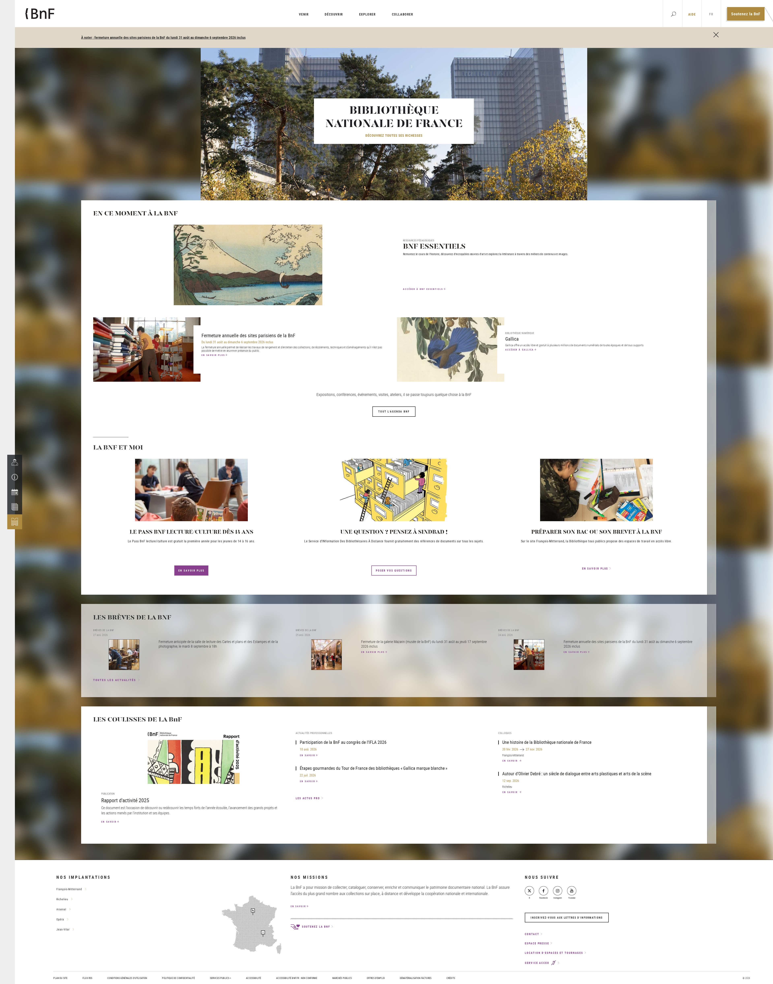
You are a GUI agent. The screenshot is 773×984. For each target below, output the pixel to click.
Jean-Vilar (63, 929)
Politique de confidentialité (178, 978)
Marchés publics (342, 978)
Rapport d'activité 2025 (125, 800)
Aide (692, 14)
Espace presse (537, 943)
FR (711, 14)
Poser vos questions (394, 570)
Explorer (367, 14)
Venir (304, 14)
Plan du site (60, 978)
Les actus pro (308, 798)
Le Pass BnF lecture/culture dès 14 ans (191, 532)
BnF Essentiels (434, 246)
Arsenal (61, 909)
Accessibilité (253, 978)
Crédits (450, 978)
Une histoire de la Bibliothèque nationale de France (546, 742)
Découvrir (334, 14)
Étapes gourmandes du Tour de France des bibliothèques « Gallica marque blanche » (373, 768)
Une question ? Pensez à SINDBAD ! (393, 532)
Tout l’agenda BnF (394, 411)
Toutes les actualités (114, 680)
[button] (14, 477)
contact (532, 934)
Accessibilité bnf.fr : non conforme (296, 978)
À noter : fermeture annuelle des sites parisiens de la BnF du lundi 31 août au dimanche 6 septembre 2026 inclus (163, 37)
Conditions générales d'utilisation (127, 978)
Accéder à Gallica (519, 349)
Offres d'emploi (376, 978)
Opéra (60, 919)
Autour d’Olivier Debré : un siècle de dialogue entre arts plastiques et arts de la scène (576, 773)
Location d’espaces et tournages (554, 953)
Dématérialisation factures (415, 978)
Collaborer (402, 14)
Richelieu (62, 899)
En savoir (109, 821)
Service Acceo (538, 963)
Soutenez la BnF (746, 14)
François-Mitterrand (69, 889)
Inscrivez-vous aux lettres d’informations (567, 917)
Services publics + (220, 978)
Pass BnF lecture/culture (149, 541)
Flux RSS (87, 978)
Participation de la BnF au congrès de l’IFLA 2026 (343, 742)
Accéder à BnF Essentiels (423, 288)
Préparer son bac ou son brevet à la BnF (596, 532)
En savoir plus (213, 355)
